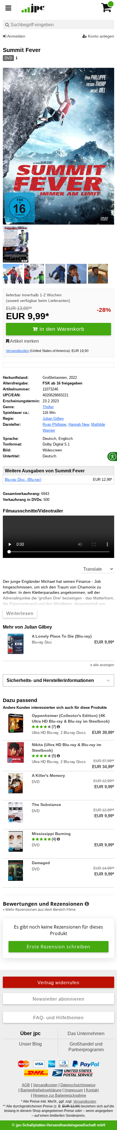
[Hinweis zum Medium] (16, 58)
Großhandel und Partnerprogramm (86, 1047)
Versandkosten (17, 351)
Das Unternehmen (86, 1033)
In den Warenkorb (61, 329)
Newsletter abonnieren (58, 999)
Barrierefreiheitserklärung (40, 1090)
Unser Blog (30, 1044)
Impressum (73, 1090)
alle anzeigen (103, 665)
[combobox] (58, 24)
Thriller (48, 407)
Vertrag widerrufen (58, 982)
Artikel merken (24, 341)
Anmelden (15, 36)
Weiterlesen (20, 613)
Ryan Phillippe (54, 424)
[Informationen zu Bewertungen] (87, 904)
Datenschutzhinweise (77, 1085)
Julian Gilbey (53, 418)
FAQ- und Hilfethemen (58, 1017)
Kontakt (92, 1090)
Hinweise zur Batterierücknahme (59, 1095)
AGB (26, 1085)
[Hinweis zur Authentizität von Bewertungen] (58, 726)
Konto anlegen (100, 36)
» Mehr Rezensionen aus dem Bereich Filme (39, 909)
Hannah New (78, 424)
